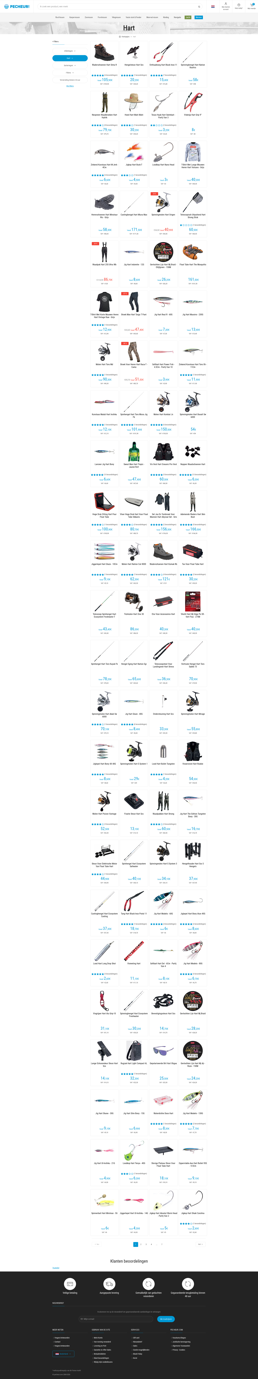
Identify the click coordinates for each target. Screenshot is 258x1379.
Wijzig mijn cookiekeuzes (103, 1362)
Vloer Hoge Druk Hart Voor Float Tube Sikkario (134, 515)
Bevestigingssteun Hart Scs (163, 1013)
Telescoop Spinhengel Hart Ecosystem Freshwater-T (104, 615)
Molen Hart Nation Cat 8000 (134, 564)
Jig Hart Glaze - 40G (134, 714)
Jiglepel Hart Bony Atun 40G (193, 913)
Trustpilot (55, 1268)
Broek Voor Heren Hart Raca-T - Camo (134, 365)
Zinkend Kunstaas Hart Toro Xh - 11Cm (193, 365)
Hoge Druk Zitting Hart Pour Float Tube (104, 515)
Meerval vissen (152, 17)
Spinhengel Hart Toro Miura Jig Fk (133, 415)
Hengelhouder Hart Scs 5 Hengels (193, 865)
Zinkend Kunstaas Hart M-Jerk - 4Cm (104, 166)
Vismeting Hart (133, 963)
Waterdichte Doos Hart (163, 1113)
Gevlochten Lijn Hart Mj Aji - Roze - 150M (193, 1064)
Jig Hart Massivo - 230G (192, 314)
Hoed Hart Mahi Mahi (134, 115)
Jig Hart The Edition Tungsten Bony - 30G (193, 815)
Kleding (166, 17)
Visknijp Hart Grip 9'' (193, 115)
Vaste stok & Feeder (133, 17)
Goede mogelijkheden (141, 1350)
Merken (199, 17)
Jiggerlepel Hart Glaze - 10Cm (104, 564)
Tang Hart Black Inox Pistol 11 (134, 913)
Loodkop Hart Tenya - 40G (134, 1163)
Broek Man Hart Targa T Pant (133, 314)
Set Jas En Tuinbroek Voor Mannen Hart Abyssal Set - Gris (163, 515)
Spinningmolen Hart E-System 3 (163, 863)
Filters (68, 73)
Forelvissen (102, 17)
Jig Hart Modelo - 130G (193, 1113)
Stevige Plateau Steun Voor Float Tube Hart (163, 1164)
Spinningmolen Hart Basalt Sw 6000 (193, 415)
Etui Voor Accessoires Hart (163, 614)
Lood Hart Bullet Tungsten (163, 764)
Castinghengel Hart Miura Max (134, 214)
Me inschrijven (166, 1319)
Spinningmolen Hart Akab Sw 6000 (104, 715)
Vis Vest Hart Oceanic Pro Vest (163, 464)
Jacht (188, 17)
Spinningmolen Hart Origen (163, 214)
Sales (135, 1346)
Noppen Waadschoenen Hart (192, 464)
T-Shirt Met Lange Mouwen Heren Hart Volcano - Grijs (192, 166)
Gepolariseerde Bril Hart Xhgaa (163, 1063)
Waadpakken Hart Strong (163, 814)
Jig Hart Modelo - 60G (163, 913)
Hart (69, 58)
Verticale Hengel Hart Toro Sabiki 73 (192, 665)
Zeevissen (89, 17)
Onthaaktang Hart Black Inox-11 (163, 65)
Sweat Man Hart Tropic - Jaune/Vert (134, 465)
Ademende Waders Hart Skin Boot (192, 515)
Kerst (135, 1358)
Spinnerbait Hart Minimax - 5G (104, 1213)
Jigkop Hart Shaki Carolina (192, 1213)
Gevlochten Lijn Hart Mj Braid (193, 1013)
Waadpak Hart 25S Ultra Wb (104, 264)
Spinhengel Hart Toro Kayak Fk (104, 664)
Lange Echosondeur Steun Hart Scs (104, 1064)
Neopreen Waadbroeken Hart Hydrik (104, 116)
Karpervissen (74, 17)
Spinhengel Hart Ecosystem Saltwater (134, 865)
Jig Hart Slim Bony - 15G (133, 1113)
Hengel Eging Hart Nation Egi (134, 664)
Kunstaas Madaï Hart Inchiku (104, 414)
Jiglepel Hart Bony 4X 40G (104, 764)
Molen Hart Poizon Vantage (104, 814)
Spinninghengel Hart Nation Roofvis (193, 66)
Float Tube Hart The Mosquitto (193, 264)
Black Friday (137, 1354)
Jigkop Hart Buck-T (134, 164)
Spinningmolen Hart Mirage (193, 714)
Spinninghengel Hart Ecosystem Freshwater (134, 1014)
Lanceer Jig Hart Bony (104, 464)
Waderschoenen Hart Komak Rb (163, 564)
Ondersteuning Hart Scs (163, 714)
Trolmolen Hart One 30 (134, 614)
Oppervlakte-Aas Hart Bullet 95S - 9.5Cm (193, 1164)
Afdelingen (68, 51)
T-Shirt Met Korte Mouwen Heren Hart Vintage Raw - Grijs (104, 316)
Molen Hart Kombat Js (163, 414)
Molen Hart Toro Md (104, 364)
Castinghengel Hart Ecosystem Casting (104, 915)
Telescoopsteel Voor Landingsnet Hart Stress (163, 665)
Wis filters (70, 86)
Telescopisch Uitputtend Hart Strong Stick (192, 216)
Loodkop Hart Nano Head (163, 164)
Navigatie (177, 17)
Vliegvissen (116, 17)
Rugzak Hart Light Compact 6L (134, 1063)
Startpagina (125, 37)
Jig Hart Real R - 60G (163, 314)
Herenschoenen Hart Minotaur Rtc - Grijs (104, 216)
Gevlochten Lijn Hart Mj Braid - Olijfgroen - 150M (163, 266)
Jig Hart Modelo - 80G (192, 963)
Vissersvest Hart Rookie (192, 764)
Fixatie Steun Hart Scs (134, 814)
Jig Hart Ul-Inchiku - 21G (104, 1163)
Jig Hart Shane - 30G (104, 1113)
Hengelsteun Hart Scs (134, 65)
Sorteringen (69, 65)
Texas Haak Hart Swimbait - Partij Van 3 (163, 116)
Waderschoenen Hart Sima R (104, 65)
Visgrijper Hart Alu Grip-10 (104, 1013)
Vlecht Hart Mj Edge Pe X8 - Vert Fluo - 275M (193, 615)
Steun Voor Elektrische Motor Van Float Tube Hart (104, 865)
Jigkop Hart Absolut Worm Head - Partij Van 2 (163, 1214)
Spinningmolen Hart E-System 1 (134, 764)
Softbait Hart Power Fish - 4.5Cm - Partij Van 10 (163, 365)
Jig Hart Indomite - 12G (134, 264)
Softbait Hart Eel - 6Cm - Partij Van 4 (163, 964)
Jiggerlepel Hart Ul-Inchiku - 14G (134, 1213)
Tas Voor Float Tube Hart (193, 564)
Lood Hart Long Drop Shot (104, 963)
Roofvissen (59, 17)
